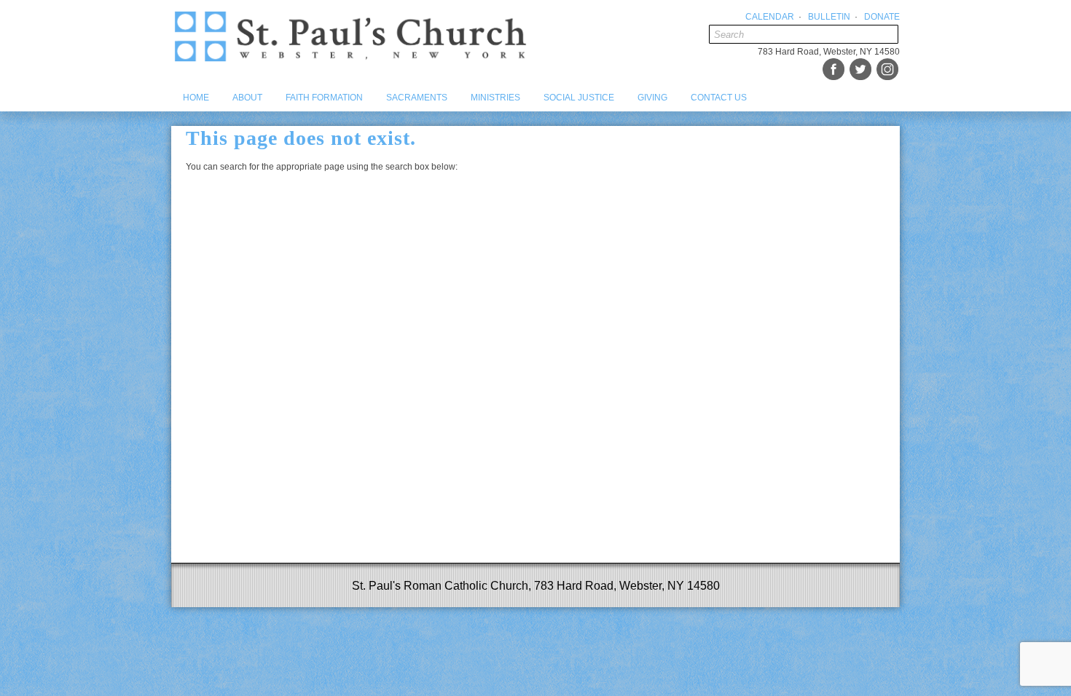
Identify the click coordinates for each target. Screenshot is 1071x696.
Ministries (495, 97)
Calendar (769, 17)
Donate (882, 17)
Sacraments (416, 97)
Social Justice (579, 97)
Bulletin (829, 17)
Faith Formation (324, 97)
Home (196, 97)
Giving (652, 97)
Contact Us (719, 97)
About (247, 97)
